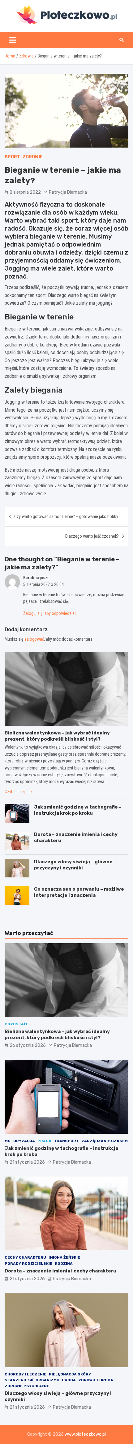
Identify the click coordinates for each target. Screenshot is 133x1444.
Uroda (69, 1380)
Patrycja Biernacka (68, 192)
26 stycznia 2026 (28, 1045)
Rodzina (64, 1263)
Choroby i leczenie (25, 1374)
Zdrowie (33, 157)
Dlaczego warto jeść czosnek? (92, 536)
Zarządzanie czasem (104, 1141)
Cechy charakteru (25, 1257)
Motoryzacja (20, 1141)
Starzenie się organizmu (32, 1380)
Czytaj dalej (15, 791)
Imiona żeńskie (64, 1257)
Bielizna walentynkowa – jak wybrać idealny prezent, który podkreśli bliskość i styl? (57, 736)
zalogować (34, 639)
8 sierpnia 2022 (25, 192)
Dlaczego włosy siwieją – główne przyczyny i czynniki (73, 865)
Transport (66, 1141)
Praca (44, 1141)
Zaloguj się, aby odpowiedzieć (49, 613)
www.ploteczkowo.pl (85, 1434)
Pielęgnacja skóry (70, 1374)
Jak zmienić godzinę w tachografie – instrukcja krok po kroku (78, 810)
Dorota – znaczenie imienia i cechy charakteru (60, 1271)
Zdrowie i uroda (95, 1380)
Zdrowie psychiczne (27, 1386)
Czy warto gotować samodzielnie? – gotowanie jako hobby (66, 516)
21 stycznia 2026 (27, 1162)
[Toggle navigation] (12, 40)
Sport (12, 157)
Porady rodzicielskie (28, 1263)
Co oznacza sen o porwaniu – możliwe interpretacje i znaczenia (79, 892)
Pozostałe (16, 1024)
